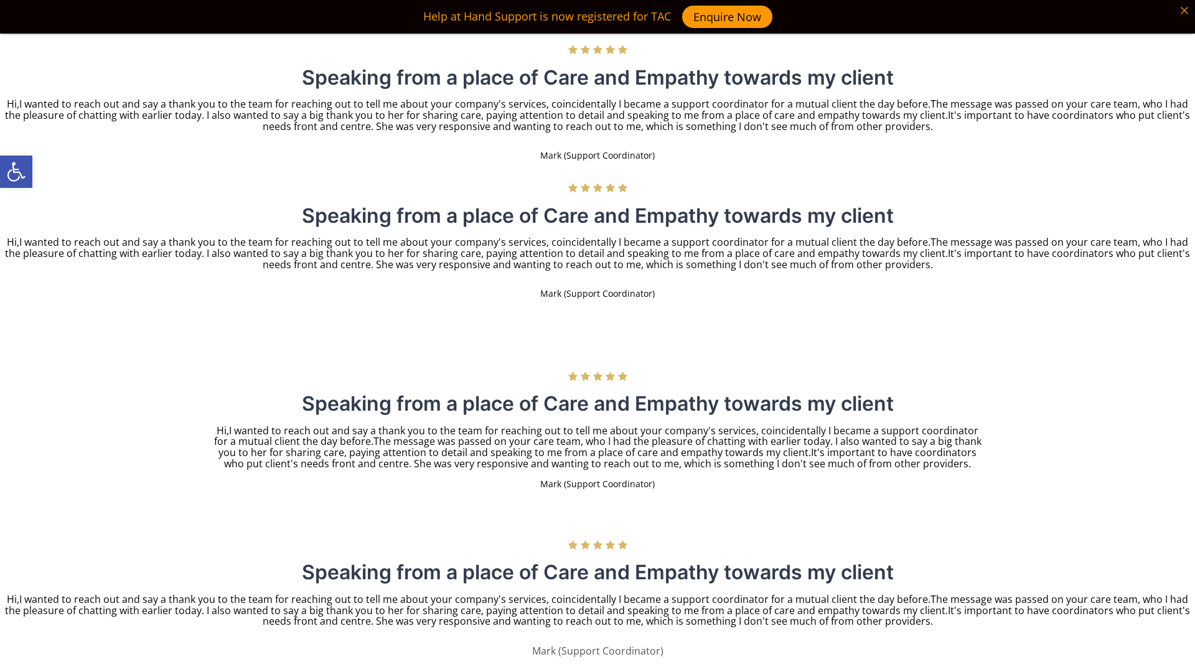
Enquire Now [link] (727, 16)
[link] (16, 172)
